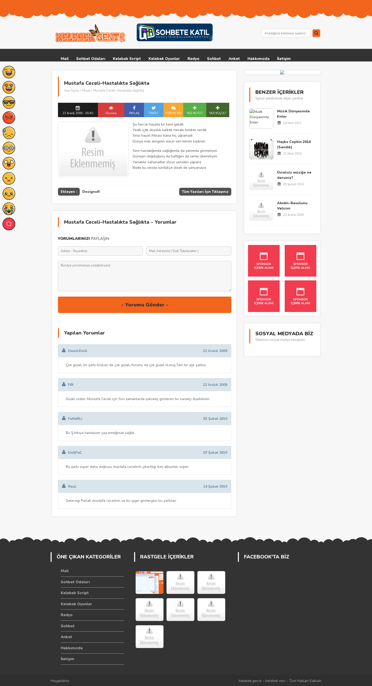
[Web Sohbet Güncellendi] (149, 582)
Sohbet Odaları (90, 58)
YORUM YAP (173, 113)
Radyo (193, 58)
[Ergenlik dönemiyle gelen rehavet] (211, 582)
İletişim (284, 58)
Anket (234, 58)
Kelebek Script (127, 58)
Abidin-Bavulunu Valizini (292, 206)
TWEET (154, 113)
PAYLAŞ (134, 113)
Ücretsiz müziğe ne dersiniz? (294, 175)
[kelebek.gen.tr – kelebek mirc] (91, 34)
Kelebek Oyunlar (164, 58)
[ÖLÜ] (149, 609)
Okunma (111, 113)
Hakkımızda (258, 58)
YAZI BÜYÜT (195, 113)
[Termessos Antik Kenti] (149, 636)
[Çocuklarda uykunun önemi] (211, 609)
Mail (65, 58)
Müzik (86, 90)
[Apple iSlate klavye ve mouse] (180, 609)
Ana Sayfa (71, 90)
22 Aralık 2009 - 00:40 (78, 113)
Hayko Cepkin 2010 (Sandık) (294, 144)
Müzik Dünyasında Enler (293, 114)
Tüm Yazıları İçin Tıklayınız (205, 191)
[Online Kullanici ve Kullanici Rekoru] (180, 582)
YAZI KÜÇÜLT (217, 113)
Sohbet (214, 58)
